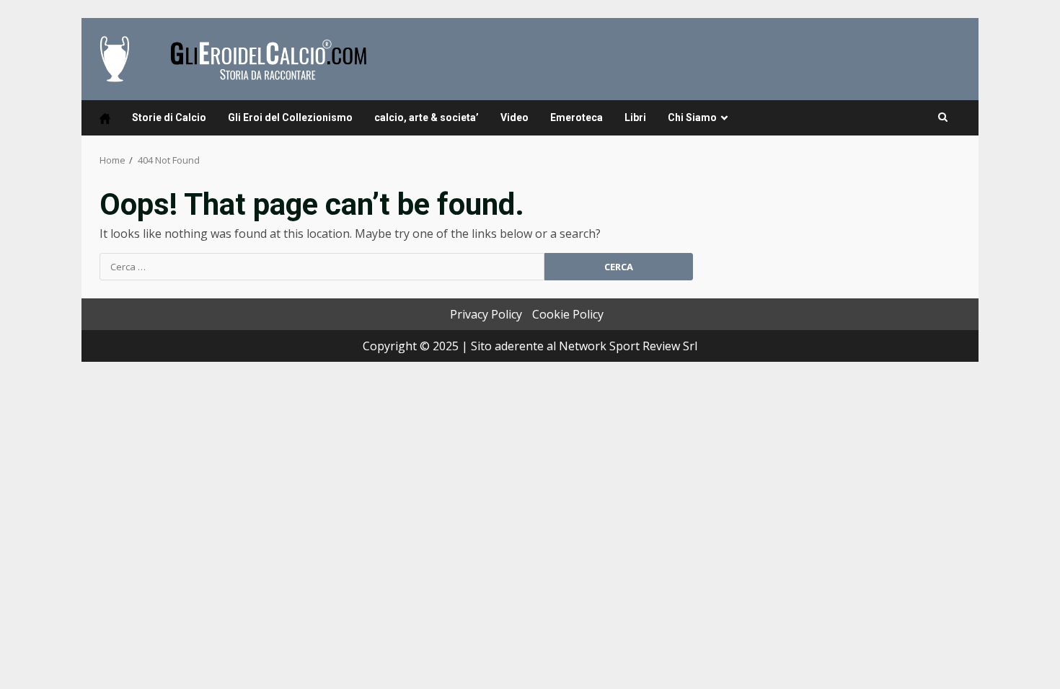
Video (514, 117)
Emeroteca (576, 117)
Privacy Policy (486, 314)
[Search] (943, 117)
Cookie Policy (568, 314)
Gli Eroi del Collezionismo (290, 117)
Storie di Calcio (169, 117)
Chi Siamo (692, 117)
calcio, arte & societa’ (426, 117)
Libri (635, 117)
